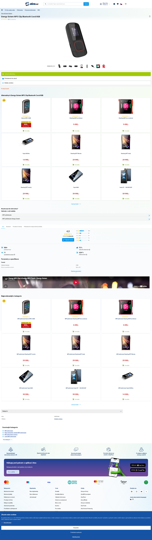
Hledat (86, 4)
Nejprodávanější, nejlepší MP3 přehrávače (15, 432)
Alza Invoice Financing (87, 508)
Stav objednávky (34, 491)
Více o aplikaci (11, 472)
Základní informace (60, 497)
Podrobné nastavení (76, 532)
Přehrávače (20, 10)
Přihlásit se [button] (105, 4)
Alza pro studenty (85, 502)
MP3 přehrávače (6, 215)
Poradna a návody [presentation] (17, 226)
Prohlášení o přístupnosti (10, 508)
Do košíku (27, 131)
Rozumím (76, 528)
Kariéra (57, 505)
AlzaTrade (83, 505)
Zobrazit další (74, 204)
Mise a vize (58, 502)
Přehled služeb (8, 511)
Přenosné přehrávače (30, 10)
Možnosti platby (8, 494)
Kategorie (5, 411)
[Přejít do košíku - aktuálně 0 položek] (126, 4)
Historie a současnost (61, 500)
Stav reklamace (34, 494)
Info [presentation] (3, 226)
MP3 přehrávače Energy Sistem (11, 219)
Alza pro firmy (84, 491)
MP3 (39, 10)
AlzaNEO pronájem (86, 494)
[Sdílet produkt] (150, 16)
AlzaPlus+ (83, 497)
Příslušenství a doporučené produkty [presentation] (33, 226)
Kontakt (57, 491)
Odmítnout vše (76, 537)
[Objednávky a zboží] (114, 4)
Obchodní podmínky (9, 505)
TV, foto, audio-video (10, 10)
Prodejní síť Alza (8, 500)
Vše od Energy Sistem (6, 13)
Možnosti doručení (9, 491)
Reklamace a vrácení (9, 497)
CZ (133, 499)
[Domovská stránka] (2, 10)
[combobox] (64, 4)
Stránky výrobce (8, 83)
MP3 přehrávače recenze (11, 434)
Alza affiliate (84, 500)
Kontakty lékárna (59, 494)
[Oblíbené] (118, 4)
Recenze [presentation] (8, 226)
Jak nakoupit (33, 497)
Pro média (58, 508)
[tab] (3, 226)
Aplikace (57, 511)
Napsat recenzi (69, 239)
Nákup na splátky (8, 502)
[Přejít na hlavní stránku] (31, 4)
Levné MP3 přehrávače (10, 436)
